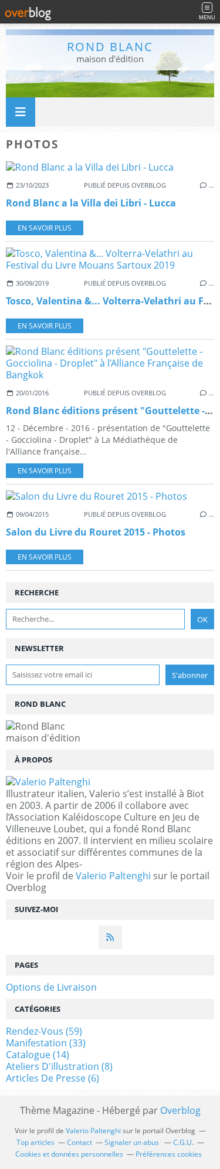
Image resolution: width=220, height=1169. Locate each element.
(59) (44, 1031)
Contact (79, 1142)
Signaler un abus (132, 1142)
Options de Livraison (51, 987)
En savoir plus (45, 228)
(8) (59, 1066)
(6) (52, 1078)
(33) (46, 1042)
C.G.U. (183, 1142)
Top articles (35, 1142)
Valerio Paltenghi (113, 875)
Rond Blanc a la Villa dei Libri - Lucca (91, 202)
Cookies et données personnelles (69, 1154)
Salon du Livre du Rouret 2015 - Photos (95, 532)
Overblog (180, 1110)
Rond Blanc (110, 47)
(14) (37, 1054)
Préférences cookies (169, 1154)
